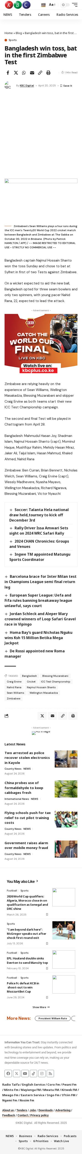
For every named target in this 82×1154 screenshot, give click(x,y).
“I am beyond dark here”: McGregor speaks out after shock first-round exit (26, 933)
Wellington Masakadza (44, 692)
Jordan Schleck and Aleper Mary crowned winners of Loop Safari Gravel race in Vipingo (40, 619)
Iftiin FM (68, 1095)
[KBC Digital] (18, 4)
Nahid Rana (14, 687)
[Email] (32, 72)
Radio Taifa (11, 1084)
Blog (19, 33)
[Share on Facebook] (8, 72)
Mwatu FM (51, 1090)
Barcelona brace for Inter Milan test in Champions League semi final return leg (41, 581)
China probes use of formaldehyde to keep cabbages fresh (24, 787)
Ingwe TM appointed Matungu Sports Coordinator (39, 557)
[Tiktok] (33, 1073)
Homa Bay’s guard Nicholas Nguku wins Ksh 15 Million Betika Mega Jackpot (38, 637)
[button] (43, 5)
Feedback (8, 1115)
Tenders (21, 1110)
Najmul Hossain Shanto (41, 687)
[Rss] (50, 1073)
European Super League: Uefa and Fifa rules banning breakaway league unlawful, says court (38, 600)
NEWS (27, 768)
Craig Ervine (14, 681)
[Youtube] (25, 1073)
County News (13, 768)
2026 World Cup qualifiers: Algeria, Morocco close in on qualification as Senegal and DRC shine (27, 902)
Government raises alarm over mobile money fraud (26, 845)
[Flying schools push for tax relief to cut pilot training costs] (66, 818)
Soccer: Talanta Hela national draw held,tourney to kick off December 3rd (39, 515)
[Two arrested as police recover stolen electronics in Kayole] (66, 759)
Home (9, 33)
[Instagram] (42, 1073)
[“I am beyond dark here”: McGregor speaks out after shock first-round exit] (63, 930)
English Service (33, 1084)
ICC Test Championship (55, 681)
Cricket (31, 681)
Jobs (33, 1110)
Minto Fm (11, 1090)
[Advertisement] (41, 135)
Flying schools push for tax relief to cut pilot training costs (28, 817)
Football (12, 890)
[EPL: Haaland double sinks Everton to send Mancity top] (63, 959)
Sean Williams (15, 692)
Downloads (45, 1110)
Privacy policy (39, 1115)
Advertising (62, 1110)
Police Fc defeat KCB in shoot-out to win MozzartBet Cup (23, 987)
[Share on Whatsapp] (24, 72)
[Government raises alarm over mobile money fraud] (66, 849)
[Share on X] (16, 72)
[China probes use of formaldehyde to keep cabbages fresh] (66, 789)
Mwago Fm (10, 1095)
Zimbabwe (13, 698)
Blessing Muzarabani (55, 675)
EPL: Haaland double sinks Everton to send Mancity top (27, 960)
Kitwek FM (69, 1090)
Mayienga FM (31, 1090)
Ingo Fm (53, 1095)
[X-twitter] (16, 1073)
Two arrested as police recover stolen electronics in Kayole (27, 757)
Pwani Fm (69, 1084)
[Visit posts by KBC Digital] (9, 86)
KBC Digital (27, 85)
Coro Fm (53, 1084)
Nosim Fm (26, 1100)
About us (8, 1110)
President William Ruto (52, 1018)
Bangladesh (29, 675)
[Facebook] (8, 1073)
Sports (13, 40)
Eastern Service (32, 1095)
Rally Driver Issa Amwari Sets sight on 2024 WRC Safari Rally (38, 530)
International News (17, 799)
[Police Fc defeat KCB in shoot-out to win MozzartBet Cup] (63, 984)
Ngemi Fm (9, 1100)
